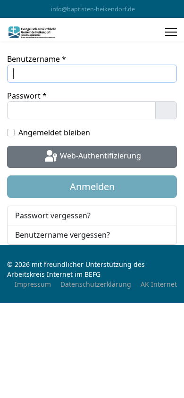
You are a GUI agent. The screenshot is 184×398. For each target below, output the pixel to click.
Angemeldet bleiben (54, 132)
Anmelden (92, 186)
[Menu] (171, 32)
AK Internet (159, 284)
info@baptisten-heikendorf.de (93, 9)
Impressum (33, 284)
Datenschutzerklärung (95, 284)
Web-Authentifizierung (99, 156)
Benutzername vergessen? (62, 235)
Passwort (27, 96)
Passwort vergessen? (53, 215)
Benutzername (36, 59)
